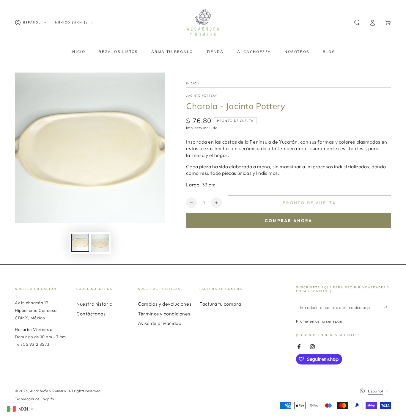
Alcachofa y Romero (48, 391)
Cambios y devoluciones (164, 304)
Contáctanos (91, 314)
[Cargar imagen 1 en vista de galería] (80, 243)
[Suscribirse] (387, 307)
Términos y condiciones (164, 314)
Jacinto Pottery (201, 96)
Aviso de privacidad (159, 323)
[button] (357, 22)
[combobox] (20, 409)
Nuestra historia (94, 304)
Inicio (191, 83)
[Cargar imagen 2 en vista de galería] (100, 243)
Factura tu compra (220, 304)
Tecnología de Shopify (34, 399)
